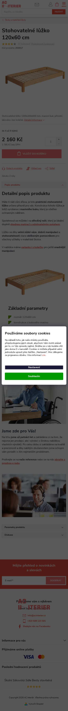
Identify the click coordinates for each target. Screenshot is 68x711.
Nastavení (34, 367)
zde (43, 355)
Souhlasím (34, 376)
